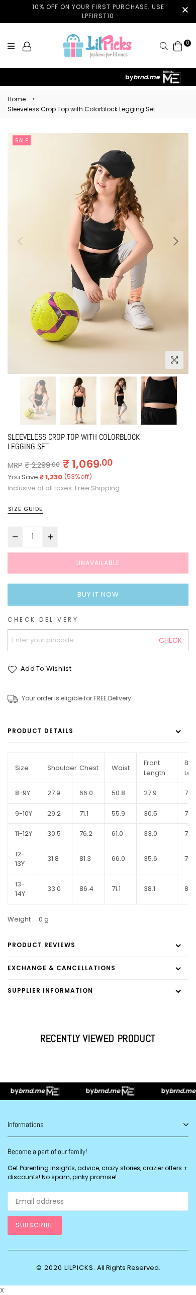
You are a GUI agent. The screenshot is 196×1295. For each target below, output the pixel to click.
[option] (98, 253)
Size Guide (25, 509)
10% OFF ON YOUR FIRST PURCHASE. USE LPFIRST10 (98, 11)
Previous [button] (20, 241)
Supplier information (50, 990)
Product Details (40, 730)
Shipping (105, 488)
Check (170, 640)
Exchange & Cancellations (62, 968)
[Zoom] (174, 360)
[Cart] (177, 46)
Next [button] (175, 241)
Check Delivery (43, 620)
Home (17, 99)
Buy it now (98, 594)
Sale (21, 140)
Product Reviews (41, 945)
